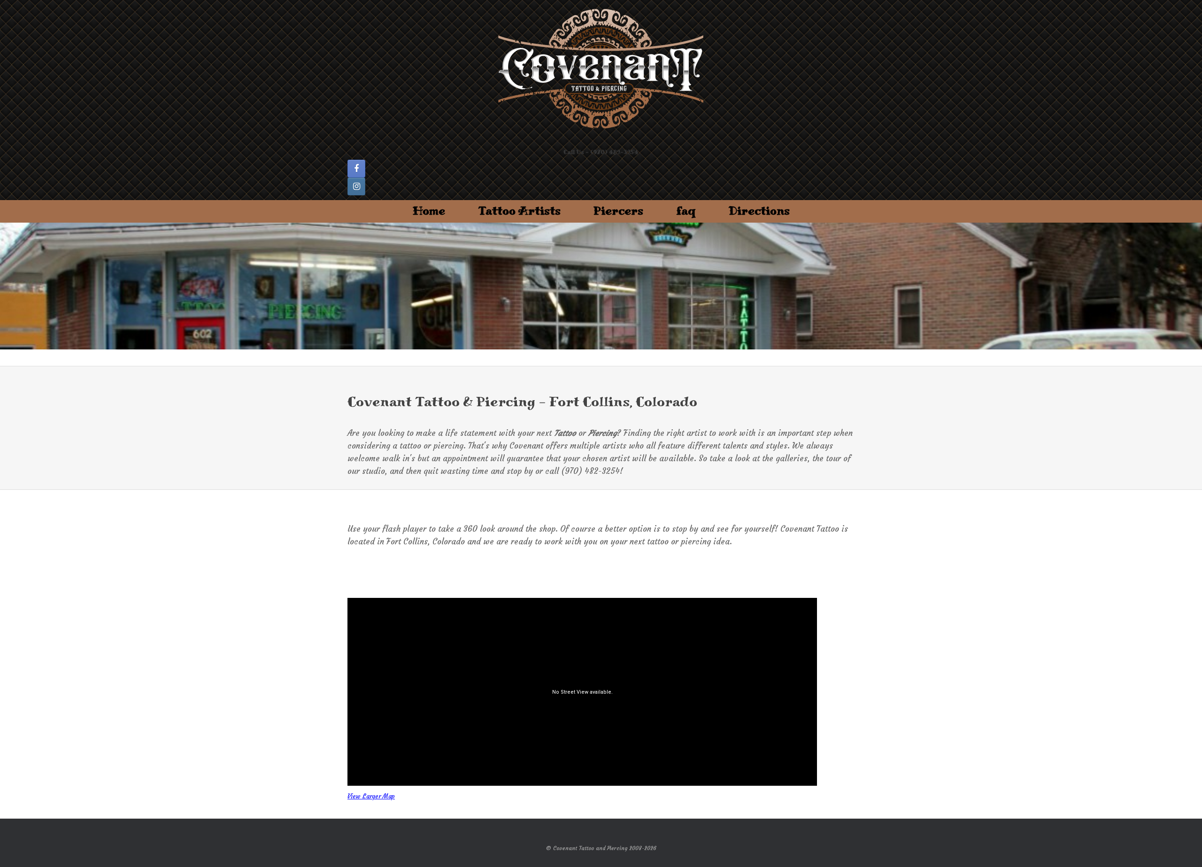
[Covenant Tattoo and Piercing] (601, 69)
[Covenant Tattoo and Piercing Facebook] (356, 169)
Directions (759, 211)
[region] (601, 286)
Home (429, 211)
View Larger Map (371, 796)
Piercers (618, 211)
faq (686, 211)
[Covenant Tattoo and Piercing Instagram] (356, 186)
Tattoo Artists (519, 211)
